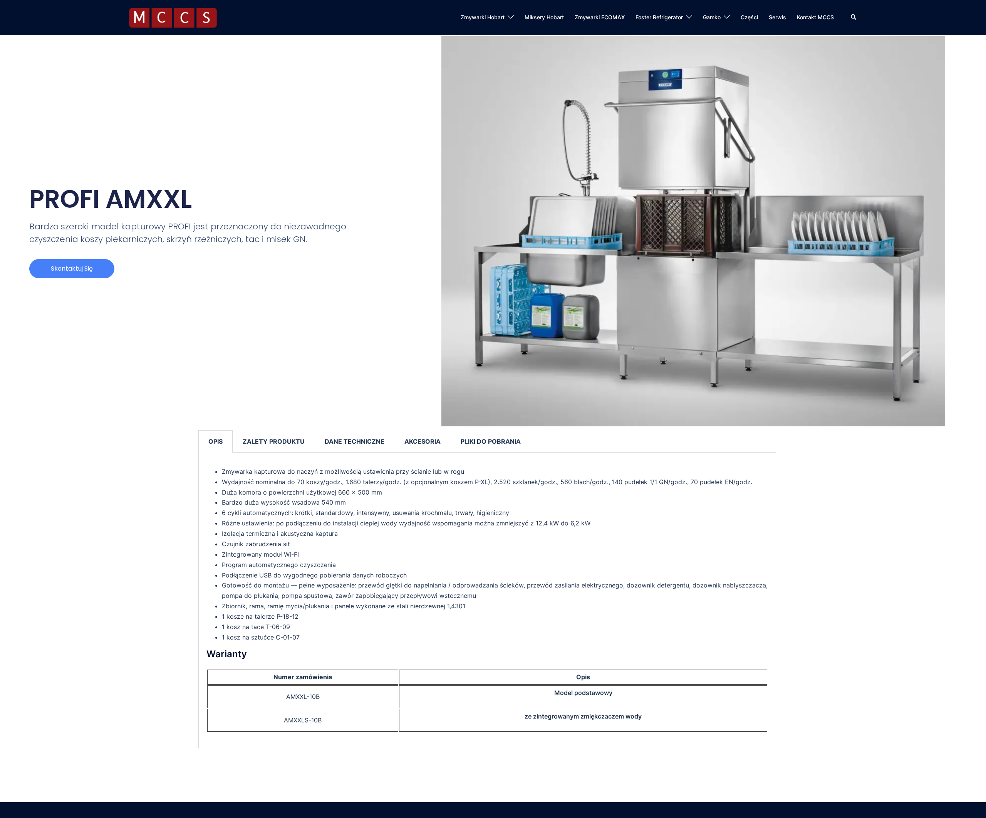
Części (749, 17)
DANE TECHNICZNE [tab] (354, 441)
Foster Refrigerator (659, 17)
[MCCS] (173, 16)
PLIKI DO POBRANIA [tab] (491, 441)
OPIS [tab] (215, 441)
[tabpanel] (487, 600)
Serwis (777, 17)
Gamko (712, 17)
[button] (854, 17)
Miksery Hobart (544, 17)
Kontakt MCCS (815, 17)
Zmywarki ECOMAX (600, 17)
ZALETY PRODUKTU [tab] (274, 441)
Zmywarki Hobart (483, 17)
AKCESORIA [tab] (422, 441)
